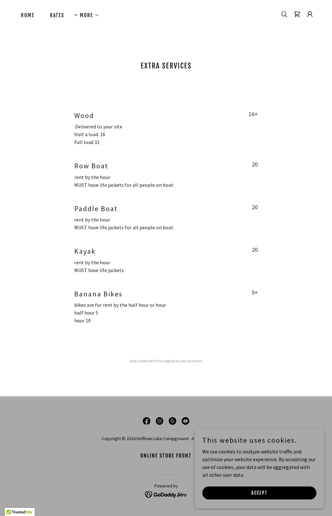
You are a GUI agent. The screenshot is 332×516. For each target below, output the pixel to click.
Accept (259, 493)
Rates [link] (57, 15)
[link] (296, 14)
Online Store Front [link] (166, 455)
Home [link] (27, 15)
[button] (87, 15)
